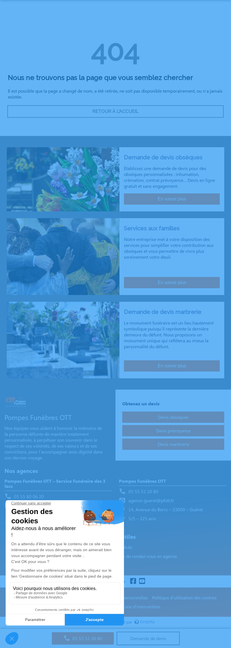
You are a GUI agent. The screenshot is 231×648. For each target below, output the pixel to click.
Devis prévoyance (173, 431)
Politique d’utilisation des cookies (184, 597)
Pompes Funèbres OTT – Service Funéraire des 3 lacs (55, 484)
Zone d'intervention (141, 606)
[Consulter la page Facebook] (133, 581)
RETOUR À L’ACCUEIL (115, 111)
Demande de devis (148, 638)
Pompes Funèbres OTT (142, 481)
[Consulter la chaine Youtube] (142, 581)
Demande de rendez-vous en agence (141, 556)
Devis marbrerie (173, 444)
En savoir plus (172, 198)
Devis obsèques (173, 417)
